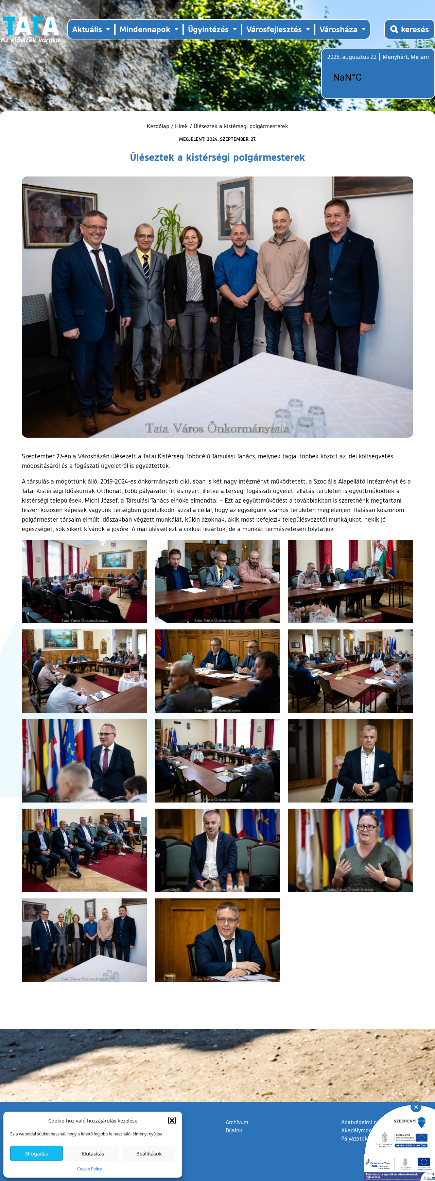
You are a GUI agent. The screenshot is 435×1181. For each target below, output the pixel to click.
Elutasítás (93, 1153)
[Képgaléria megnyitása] (84, 581)
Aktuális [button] (87, 29)
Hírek (181, 126)
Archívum (237, 1122)
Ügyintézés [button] (208, 29)
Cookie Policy (89, 1169)
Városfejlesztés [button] (274, 29)
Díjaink (234, 1130)
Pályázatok (354, 1138)
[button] (172, 1120)
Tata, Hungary (365, 77)
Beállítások (149, 1153)
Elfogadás (36, 1153)
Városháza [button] (338, 29)
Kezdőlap (159, 126)
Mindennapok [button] (145, 29)
